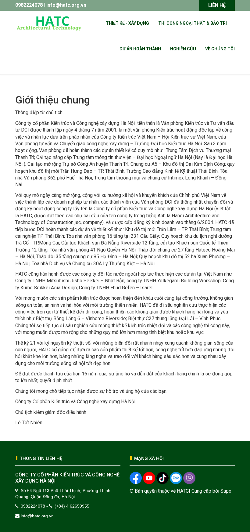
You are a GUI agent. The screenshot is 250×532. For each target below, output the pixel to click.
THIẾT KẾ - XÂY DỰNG (127, 23)
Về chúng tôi (220, 48)
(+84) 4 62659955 (72, 506)
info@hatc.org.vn (66, 5)
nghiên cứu (183, 48)
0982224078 (29, 5)
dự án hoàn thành (140, 48)
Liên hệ (217, 5)
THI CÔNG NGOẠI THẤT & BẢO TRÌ (192, 23)
